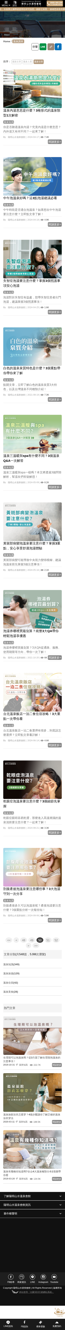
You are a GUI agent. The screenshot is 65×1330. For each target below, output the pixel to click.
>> (36, 945)
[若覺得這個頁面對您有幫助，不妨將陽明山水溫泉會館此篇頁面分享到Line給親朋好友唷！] (43, 46)
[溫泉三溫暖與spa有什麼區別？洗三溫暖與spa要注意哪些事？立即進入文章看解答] (32, 434)
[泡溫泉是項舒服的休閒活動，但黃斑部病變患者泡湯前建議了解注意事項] (32, 521)
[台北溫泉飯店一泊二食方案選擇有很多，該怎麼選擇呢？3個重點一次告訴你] (32, 691)
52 (56, 940)
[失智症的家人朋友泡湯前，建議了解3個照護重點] (32, 258)
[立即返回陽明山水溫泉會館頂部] (59, 1311)
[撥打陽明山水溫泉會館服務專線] (54, 3)
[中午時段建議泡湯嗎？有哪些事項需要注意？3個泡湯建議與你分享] (32, 176)
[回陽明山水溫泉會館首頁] (31, 3)
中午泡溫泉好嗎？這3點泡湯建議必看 (30, 198)
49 (31, 940)
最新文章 (16, 61)
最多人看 (27, 61)
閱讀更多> (55, 141)
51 (48, 940)
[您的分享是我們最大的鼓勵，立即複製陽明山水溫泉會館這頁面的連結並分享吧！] (51, 46)
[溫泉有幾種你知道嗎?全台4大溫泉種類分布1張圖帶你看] (32, 1149)
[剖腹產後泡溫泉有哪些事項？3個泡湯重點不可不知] (32, 867)
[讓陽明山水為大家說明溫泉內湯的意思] (32, 88)
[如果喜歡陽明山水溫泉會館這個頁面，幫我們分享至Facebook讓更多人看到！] (58, 46)
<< (8, 940)
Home (6, 41)
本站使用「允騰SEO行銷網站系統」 (36, 1292)
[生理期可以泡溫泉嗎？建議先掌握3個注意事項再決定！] (32, 1035)
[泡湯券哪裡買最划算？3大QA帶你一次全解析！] (32, 609)
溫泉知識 (9, 122)
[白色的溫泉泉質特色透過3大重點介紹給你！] (32, 346)
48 (23, 940)
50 (40, 940)
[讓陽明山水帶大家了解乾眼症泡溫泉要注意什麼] (32, 779)
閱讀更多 (57, 1065)
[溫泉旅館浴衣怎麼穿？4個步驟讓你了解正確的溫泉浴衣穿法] (32, 1092)
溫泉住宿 (9, 725)
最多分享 (38, 61)
